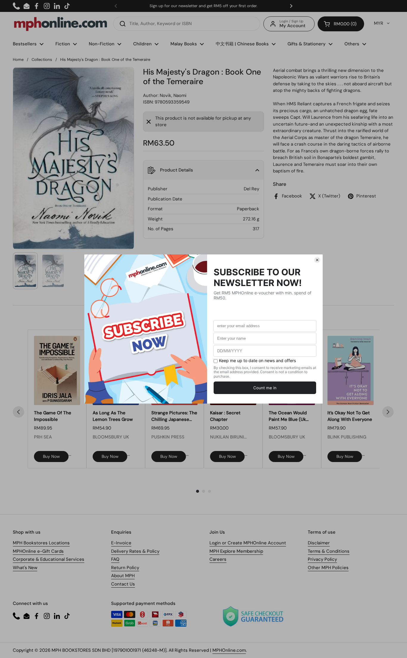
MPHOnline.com (229, 650)
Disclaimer (319, 543)
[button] (341, 23)
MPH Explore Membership (236, 551)
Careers (217, 559)
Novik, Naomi (173, 95)
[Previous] (18, 412)
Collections (42, 59)
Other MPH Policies (328, 568)
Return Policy (125, 568)
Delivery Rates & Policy (135, 551)
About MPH (123, 576)
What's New (25, 568)
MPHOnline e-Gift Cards (38, 551)
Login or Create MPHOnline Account (247, 543)
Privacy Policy (322, 559)
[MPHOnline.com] (60, 24)
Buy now (51, 456)
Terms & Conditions (328, 551)
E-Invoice (121, 543)
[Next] (388, 412)
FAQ (115, 559)
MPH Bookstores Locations (41, 543)
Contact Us (123, 584)
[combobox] (186, 24)
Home (18, 59)
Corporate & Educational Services (48, 559)
